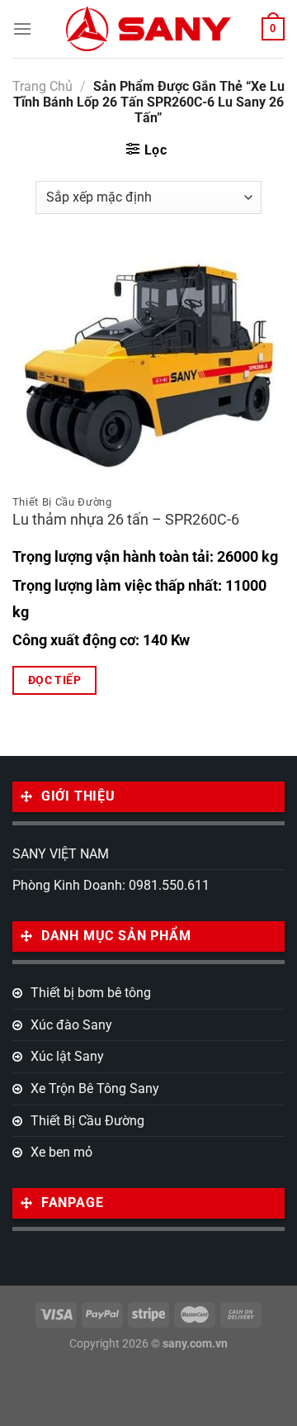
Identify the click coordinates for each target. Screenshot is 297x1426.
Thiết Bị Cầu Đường (87, 1121)
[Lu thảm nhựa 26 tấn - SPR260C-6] (148, 365)
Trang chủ (42, 86)
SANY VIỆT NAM (60, 854)
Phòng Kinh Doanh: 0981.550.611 (111, 885)
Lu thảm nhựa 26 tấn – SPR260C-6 (125, 519)
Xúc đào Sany (71, 1025)
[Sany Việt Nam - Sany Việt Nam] (148, 28)
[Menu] (22, 28)
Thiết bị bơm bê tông (91, 993)
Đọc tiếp (54, 680)
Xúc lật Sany (67, 1056)
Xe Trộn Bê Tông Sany (95, 1088)
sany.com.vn (195, 1344)
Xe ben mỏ (61, 1152)
